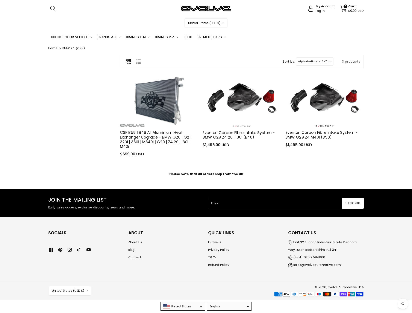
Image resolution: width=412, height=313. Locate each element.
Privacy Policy (218, 250)
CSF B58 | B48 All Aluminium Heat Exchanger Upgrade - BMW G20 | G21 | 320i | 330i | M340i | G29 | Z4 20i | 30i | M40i (156, 139)
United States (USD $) (204, 23)
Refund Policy (218, 265)
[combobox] (183, 306)
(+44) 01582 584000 (309, 257)
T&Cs (212, 257)
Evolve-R (214, 242)
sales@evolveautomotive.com (317, 265)
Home (53, 48)
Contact (134, 257)
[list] (138, 61)
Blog (131, 250)
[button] (53, 8)
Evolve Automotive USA (346, 287)
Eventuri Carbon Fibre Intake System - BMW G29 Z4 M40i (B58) (321, 135)
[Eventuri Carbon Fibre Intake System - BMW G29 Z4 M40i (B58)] (324, 101)
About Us (135, 242)
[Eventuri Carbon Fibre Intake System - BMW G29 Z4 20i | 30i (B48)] (242, 101)
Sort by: (289, 61)
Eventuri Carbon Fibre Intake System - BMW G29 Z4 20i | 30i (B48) (239, 135)
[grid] (128, 61)
